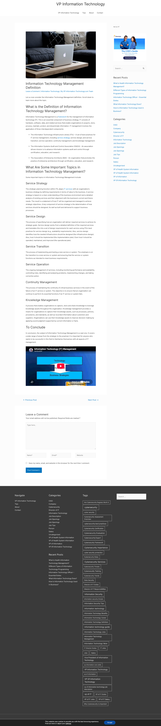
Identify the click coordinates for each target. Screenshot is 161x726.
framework (62, 117)
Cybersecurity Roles (91, 557)
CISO (115, 125)
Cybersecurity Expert (92, 538)
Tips (84, 13)
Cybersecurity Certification (93, 528)
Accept (109, 723)
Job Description (119, 143)
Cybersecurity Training (92, 571)
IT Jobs (103, 648)
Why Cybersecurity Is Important (95, 704)
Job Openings (118, 147)
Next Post (93, 400)
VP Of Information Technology (125, 180)
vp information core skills (92, 665)
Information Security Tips (94, 603)
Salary (115, 162)
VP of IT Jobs (89, 699)
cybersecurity (91, 507)
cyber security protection (93, 552)
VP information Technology (68, 13)
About (91, 13)
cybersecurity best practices (95, 524)
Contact (100, 13)
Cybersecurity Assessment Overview (93, 518)
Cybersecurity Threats (92, 567)
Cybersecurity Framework (93, 542)
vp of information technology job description (95, 688)
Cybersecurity (118, 132)
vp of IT (88, 694)
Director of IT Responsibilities (95, 589)
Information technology (94, 608)
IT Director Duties (90, 648)
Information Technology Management (93, 638)
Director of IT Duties (91, 584)
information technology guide (97, 627)
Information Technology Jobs (95, 632)
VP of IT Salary (104, 699)
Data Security (89, 580)
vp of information (90, 674)
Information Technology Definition (96, 622)
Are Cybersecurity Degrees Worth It (96, 502)
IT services (68, 189)
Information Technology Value (95, 644)
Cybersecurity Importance (96, 547)
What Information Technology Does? (127, 104)
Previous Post (30, 400)
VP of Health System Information (126, 169)
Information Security (94, 594)
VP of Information (120, 177)
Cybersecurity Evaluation (94, 533)
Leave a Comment (33, 91)
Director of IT (118, 136)
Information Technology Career (95, 618)
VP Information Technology (80, 4)
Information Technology (50, 91)
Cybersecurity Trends (91, 576)
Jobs (85, 653)
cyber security (89, 512)
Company (117, 128)
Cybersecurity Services (95, 562)
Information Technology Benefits (95, 613)
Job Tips (116, 154)
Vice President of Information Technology (96, 659)
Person (116, 158)
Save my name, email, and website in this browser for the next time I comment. (59, 463)
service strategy (63, 138)
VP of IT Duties (101, 694)
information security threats (93, 599)
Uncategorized (119, 166)
